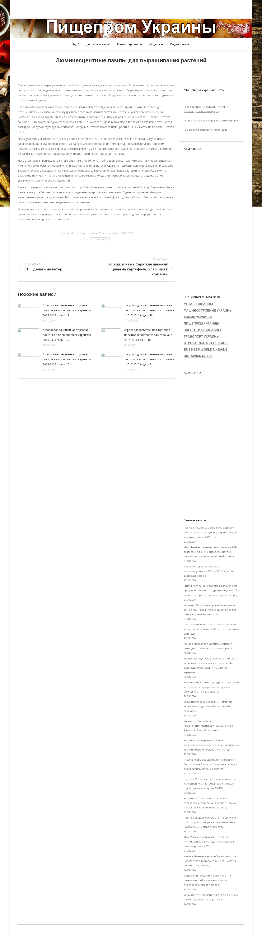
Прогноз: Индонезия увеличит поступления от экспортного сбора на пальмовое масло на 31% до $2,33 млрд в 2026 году (210, 822)
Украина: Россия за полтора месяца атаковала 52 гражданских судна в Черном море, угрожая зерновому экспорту (210, 803)
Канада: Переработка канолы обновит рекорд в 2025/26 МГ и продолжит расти (208, 646)
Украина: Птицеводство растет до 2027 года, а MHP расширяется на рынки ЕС (211, 897)
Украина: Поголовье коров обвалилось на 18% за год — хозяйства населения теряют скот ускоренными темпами (210, 609)
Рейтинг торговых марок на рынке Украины (212, 120)
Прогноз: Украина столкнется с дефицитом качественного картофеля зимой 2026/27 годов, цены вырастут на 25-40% (210, 783)
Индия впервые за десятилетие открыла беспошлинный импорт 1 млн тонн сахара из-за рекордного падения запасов (211, 764)
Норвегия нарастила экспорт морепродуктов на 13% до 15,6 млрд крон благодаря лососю (209, 571)
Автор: (98, 233)
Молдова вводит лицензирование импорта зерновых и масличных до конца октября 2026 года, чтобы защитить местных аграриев (210, 665)
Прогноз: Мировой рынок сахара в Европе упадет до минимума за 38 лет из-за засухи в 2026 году (211, 629)
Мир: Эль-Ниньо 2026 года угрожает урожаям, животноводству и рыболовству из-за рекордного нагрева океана (211, 687)
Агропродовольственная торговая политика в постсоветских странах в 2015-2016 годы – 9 (150, 359)
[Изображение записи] (28, 311)
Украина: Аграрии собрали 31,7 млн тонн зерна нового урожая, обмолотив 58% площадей (208, 706)
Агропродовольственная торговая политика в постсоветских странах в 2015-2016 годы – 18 (150, 310)
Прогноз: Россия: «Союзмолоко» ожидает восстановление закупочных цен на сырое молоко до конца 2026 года (210, 532)
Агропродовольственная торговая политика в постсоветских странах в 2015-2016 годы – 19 (67, 310)
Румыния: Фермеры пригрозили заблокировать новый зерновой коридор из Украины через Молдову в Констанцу (211, 745)
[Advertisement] (70, 8)
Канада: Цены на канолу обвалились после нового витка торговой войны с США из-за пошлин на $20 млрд (210, 861)
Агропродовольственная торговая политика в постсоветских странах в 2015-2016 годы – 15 (67, 359)
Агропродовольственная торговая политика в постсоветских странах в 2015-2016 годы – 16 (148, 335)
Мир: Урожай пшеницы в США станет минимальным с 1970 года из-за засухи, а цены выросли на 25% (209, 841)
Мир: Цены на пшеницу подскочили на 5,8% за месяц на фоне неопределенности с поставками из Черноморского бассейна (210, 551)
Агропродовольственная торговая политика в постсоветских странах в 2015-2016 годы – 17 (67, 335)
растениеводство (99, 239)
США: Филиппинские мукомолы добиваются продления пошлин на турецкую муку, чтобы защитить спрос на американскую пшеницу (211, 590)
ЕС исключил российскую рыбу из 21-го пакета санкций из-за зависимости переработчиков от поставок (207, 880)
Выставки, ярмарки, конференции (206, 129)
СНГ (73, 233)
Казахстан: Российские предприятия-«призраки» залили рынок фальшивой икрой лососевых (208, 725)
